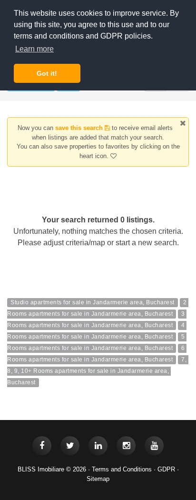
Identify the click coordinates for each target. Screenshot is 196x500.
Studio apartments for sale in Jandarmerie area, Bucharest (92, 302)
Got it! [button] (47, 73)
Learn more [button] (34, 49)
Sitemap (98, 478)
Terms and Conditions (122, 469)
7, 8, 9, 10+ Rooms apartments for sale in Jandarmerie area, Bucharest (97, 371)
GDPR (166, 469)
